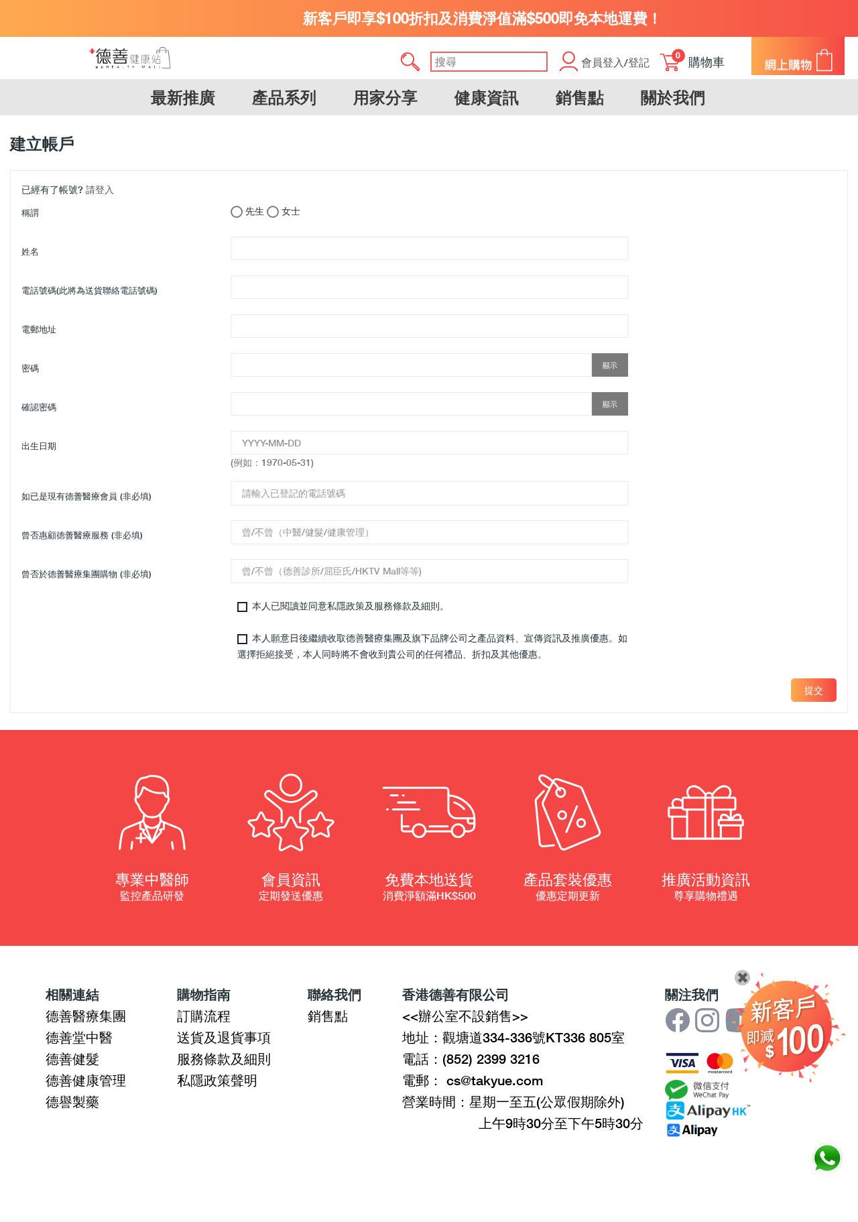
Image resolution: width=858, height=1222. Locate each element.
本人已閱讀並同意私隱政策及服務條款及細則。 (349, 605)
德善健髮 (72, 1058)
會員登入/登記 (615, 62)
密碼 (30, 368)
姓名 (30, 251)
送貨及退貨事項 (224, 1037)
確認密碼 (38, 407)
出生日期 (38, 445)
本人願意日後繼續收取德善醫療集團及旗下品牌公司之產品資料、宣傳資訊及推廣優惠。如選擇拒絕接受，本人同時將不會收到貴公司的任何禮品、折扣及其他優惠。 (432, 646)
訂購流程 (204, 1015)
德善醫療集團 (86, 1015)
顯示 (610, 365)
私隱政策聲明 (217, 1080)
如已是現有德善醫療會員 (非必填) (86, 496)
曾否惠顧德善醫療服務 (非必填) (82, 535)
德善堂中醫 (79, 1037)
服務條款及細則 (224, 1058)
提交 (813, 690)
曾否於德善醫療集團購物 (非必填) (86, 573)
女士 (289, 211)
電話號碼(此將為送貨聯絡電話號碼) (89, 290)
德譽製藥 (72, 1101)
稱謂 (30, 212)
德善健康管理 (86, 1080)
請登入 (100, 189)
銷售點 (328, 1015)
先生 (253, 211)
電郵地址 (38, 329)
